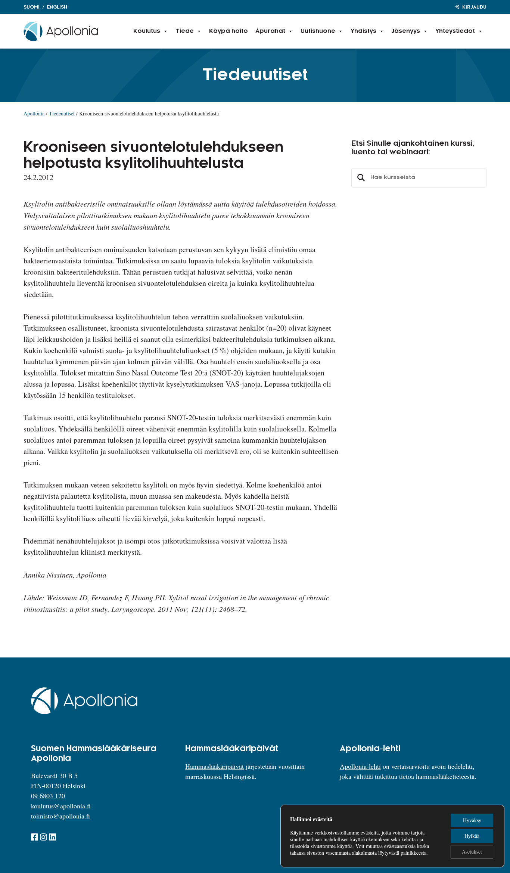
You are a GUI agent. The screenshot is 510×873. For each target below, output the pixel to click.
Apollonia (34, 113)
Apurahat (270, 31)
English (57, 7)
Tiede (184, 31)
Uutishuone (318, 31)
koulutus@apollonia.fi (61, 805)
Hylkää (471, 835)
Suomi (32, 7)
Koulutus (146, 31)
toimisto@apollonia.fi (60, 815)
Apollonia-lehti (360, 766)
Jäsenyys (406, 31)
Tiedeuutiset (62, 113)
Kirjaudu (474, 7)
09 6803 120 (48, 795)
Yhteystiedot (455, 31)
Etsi (359, 178)
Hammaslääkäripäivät (214, 766)
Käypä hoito (228, 31)
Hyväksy (472, 820)
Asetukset (472, 851)
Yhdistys (363, 31)
